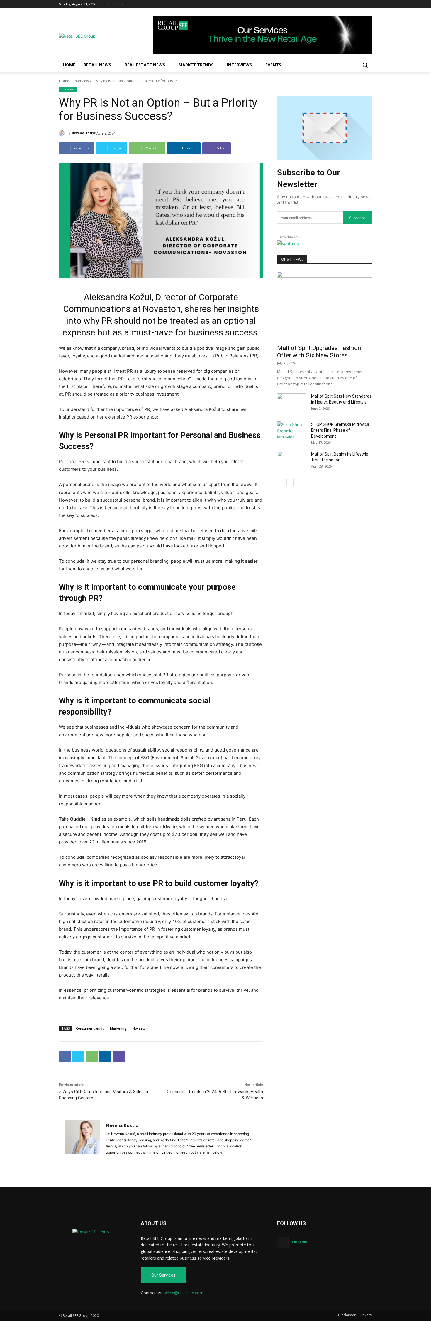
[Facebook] (344, 4)
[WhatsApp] (92, 1056)
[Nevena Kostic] (63, 133)
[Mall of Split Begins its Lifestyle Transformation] (291, 461)
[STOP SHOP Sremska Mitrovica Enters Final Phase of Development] (291, 431)
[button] (365, 65)
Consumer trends (90, 1028)
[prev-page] (280, 482)
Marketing (118, 1028)
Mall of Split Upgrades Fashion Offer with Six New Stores (319, 351)
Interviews (82, 80)
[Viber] (119, 1056)
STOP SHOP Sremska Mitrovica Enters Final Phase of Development (340, 430)
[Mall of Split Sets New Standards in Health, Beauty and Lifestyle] (291, 403)
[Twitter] (360, 4)
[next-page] (290, 482)
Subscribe (357, 218)
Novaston (140, 1028)
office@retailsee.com (183, 1292)
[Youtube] (368, 4)
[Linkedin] (352, 4)
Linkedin (299, 1242)
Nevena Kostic (83, 133)
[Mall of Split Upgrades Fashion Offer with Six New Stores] (324, 306)
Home (64, 80)
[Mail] (118, 1161)
